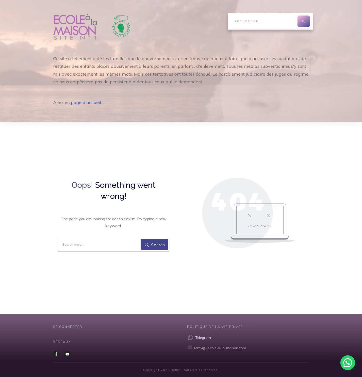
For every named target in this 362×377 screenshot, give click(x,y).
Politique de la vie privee (215, 327)
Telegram (203, 337)
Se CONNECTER (67, 327)
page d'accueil (86, 102)
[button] (347, 362)
